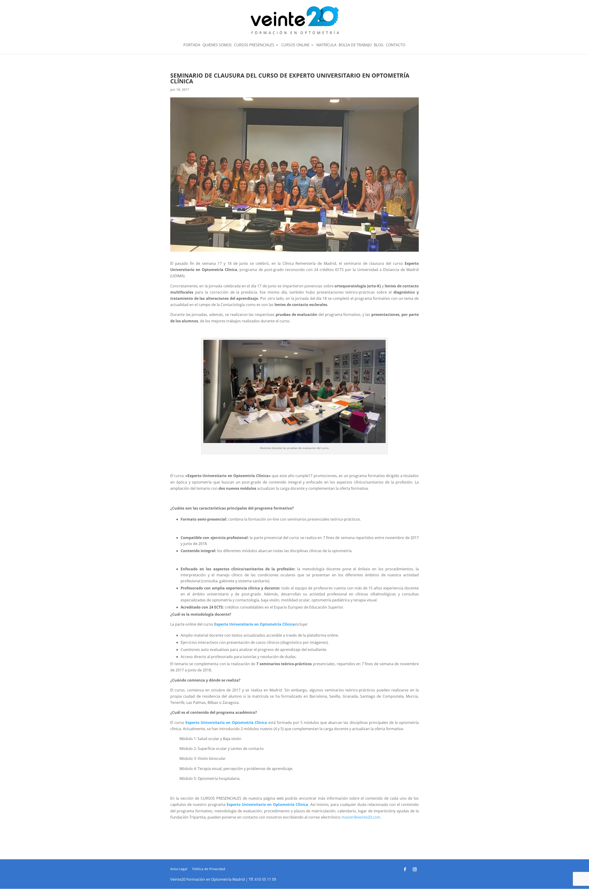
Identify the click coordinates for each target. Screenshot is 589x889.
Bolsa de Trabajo (355, 45)
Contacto (395, 45)
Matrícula (326, 45)
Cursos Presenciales (254, 45)
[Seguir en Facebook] (405, 869)
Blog (379, 45)
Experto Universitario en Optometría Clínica (254, 624)
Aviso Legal (178, 869)
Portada (191, 45)
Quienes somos (217, 45)
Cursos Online (295, 45)
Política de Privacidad (208, 869)
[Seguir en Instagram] (415, 869)
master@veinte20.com (360, 817)
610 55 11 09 (265, 879)
